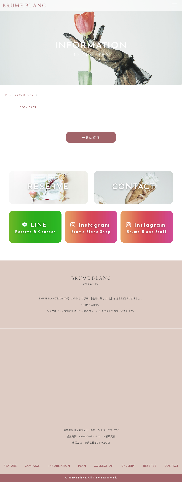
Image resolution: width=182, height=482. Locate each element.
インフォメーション (24, 94)
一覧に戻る (91, 137)
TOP (5, 94)
